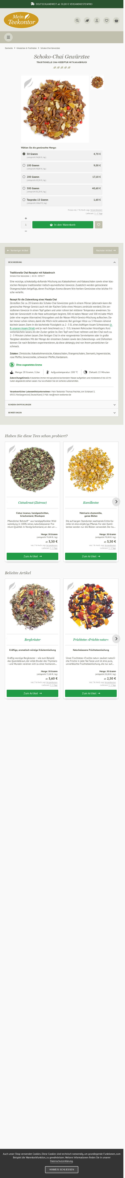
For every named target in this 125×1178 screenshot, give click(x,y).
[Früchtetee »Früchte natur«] (91, 606)
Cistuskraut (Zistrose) (32, 502)
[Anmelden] (97, 20)
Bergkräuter (33, 639)
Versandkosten (96, 210)
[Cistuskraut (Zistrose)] (32, 469)
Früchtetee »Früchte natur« (91, 639)
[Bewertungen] (87, 20)
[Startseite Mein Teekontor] (21, 27)
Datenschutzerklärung (61, 1161)
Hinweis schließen (61, 1169)
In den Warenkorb (63, 224)
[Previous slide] (7, 502)
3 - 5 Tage (98, 213)
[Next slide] (116, 502)
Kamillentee (91, 502)
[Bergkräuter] (32, 606)
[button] (97, 82)
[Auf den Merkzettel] (98, 224)
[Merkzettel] (106, 20)
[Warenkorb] (116, 20)
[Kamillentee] (91, 469)
